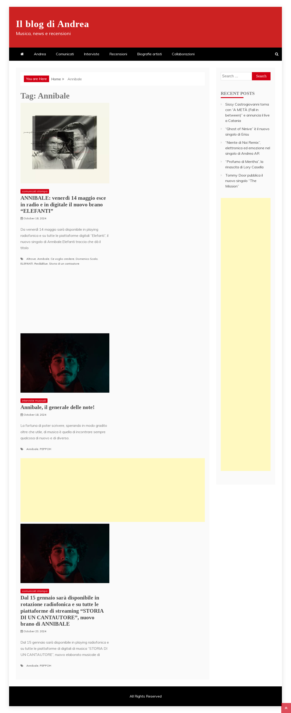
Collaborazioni (183, 54)
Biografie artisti (149, 54)
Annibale (43, 258)
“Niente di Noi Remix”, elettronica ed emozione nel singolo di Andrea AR (247, 148)
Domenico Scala (87, 258)
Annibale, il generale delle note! (57, 407)
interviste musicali (34, 400)
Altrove (31, 258)
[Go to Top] (286, 708)
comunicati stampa (35, 191)
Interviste (91, 54)
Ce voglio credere (62, 258)
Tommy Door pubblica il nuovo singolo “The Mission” (244, 180)
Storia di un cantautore (64, 263)
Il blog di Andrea (52, 24)
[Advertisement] (112, 490)
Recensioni (118, 54)
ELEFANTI (26, 263)
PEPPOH (45, 449)
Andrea (40, 54)
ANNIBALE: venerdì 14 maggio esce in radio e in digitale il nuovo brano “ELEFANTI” (63, 204)
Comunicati (65, 54)
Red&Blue (41, 263)
